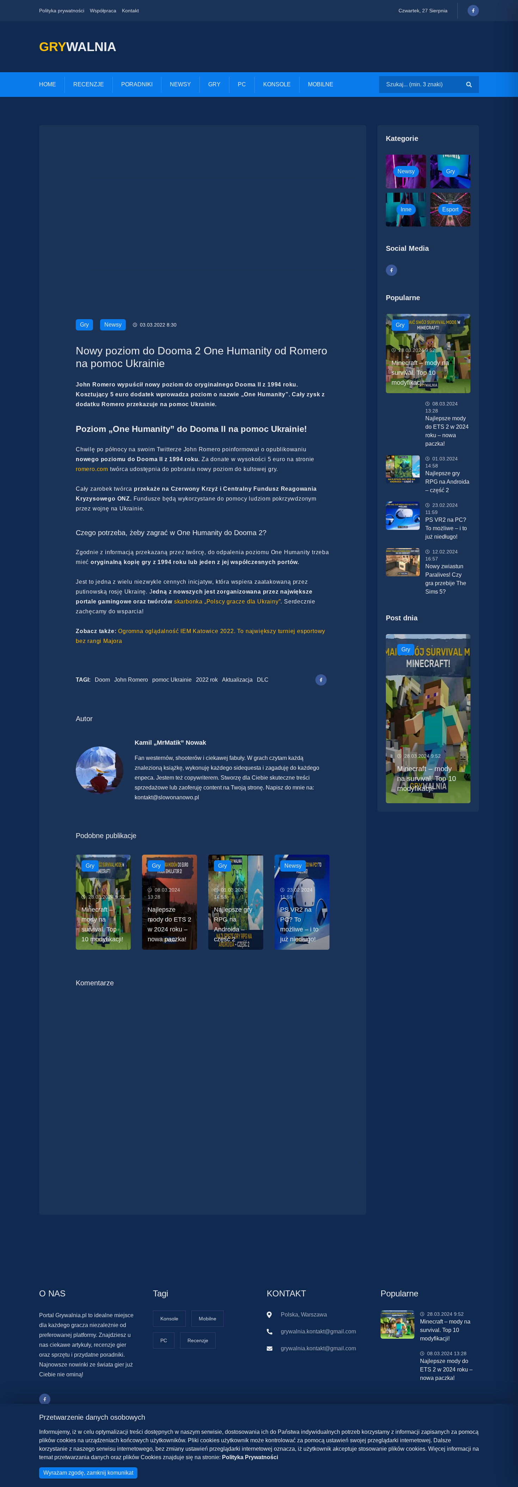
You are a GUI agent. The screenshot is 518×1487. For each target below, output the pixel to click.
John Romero (131, 680)
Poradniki (137, 84)
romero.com (92, 469)
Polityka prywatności (61, 10)
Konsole (277, 84)
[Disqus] (202, 1090)
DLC (263, 680)
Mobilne (320, 84)
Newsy (180, 84)
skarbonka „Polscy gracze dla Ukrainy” (227, 602)
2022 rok (207, 680)
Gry (214, 84)
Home (47, 84)
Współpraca (103, 10)
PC (242, 84)
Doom (102, 680)
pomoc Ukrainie (172, 680)
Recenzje (88, 84)
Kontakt (130, 10)
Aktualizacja (237, 680)
